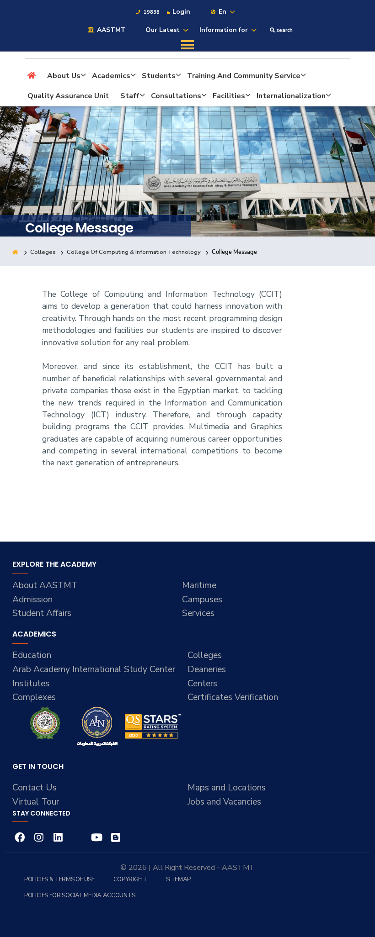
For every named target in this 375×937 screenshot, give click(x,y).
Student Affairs (41, 613)
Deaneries (207, 669)
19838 (151, 12)
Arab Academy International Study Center (93, 669)
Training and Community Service (243, 76)
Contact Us (34, 788)
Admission (32, 599)
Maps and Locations (227, 788)
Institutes (30, 684)
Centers (202, 684)
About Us (63, 76)
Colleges (43, 252)
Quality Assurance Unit (68, 96)
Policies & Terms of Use (59, 879)
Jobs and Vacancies (224, 802)
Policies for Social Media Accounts (79, 895)
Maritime (199, 585)
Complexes (34, 697)
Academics (111, 76)
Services (198, 613)
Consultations (176, 96)
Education (31, 655)
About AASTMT (44, 585)
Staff (129, 96)
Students (159, 76)
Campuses (202, 599)
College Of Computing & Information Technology (134, 252)
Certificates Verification (233, 697)
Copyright (130, 879)
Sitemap (178, 879)
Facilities (229, 96)
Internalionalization (291, 96)
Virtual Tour (35, 802)
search (284, 30)
